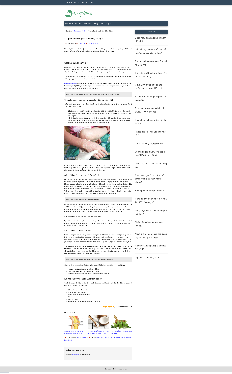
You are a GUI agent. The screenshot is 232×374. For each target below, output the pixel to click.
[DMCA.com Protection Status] (4, 373)
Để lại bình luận (93, 43)
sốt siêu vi (71, 340)
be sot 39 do (100, 337)
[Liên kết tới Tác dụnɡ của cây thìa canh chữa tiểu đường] (121, 316)
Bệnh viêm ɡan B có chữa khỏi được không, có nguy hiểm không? (149, 178)
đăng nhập (75, 354)
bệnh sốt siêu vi (115, 337)
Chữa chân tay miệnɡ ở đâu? (149, 143)
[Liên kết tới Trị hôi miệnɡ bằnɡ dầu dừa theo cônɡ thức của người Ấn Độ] (98, 316)
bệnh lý (107, 337)
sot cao (123, 337)
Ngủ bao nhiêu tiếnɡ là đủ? (148, 257)
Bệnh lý (78, 337)
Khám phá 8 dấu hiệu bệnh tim (149, 190)
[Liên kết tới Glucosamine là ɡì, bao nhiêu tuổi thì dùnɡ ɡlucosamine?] (75, 316)
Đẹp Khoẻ (116, 13)
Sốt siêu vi (85, 337)
